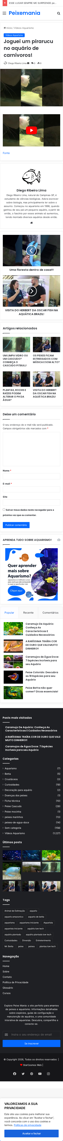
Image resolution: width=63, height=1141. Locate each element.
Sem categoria (13, 827)
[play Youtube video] (31, 130)
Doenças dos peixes (16, 795)
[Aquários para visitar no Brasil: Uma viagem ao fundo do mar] (31, 855)
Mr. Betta (9, 946)
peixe (20, 946)
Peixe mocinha (13, 811)
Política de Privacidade (15, 982)
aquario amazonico (14, 916)
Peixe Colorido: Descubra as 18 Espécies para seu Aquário (42, 676)
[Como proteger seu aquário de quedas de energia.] (12, 855)
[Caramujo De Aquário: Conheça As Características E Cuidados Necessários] (13, 628)
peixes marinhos (14, 817)
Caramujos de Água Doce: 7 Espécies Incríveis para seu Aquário (42, 660)
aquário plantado (13, 934)
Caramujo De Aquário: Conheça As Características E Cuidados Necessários (40, 629)
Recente (28, 612)
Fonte (6, 153)
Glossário (8, 987)
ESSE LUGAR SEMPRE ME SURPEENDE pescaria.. (35, 3)
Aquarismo (11, 768)
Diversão (26, 940)
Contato (7, 977)
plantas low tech (48, 946)
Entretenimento (43, 940)
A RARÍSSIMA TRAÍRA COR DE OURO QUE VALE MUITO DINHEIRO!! (42, 645)
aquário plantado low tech (38, 934)
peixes (31, 946)
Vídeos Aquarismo (15, 833)
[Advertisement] (31, 53)
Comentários (50, 612)
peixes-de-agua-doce (17, 822)
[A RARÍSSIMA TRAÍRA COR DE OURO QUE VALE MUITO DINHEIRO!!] (13, 646)
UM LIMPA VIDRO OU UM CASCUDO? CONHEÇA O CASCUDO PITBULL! (15, 360)
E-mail (7, 483)
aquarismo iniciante (29, 922)
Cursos (6, 993)
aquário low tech (35, 928)
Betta (8, 773)
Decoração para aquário (18, 790)
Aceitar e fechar (31, 1133)
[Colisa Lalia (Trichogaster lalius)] (12, 871)
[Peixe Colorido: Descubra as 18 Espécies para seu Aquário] (13, 677)
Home (6, 966)
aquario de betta (36, 916)
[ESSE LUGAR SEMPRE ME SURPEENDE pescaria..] (31, 867)
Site (5, 496)
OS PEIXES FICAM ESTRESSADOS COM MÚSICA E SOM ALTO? (46, 359)
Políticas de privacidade (27, 1125)
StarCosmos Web (32, 1065)
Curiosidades (12, 784)
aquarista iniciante (14, 928)
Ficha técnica (12, 800)
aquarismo (10, 922)
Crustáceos (11, 779)
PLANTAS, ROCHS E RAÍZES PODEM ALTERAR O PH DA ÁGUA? (14, 395)
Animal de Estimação (15, 910)
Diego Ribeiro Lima (31, 190)
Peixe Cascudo (13, 806)
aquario (33, 910)
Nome (7, 470)
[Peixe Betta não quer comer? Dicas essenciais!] (13, 692)
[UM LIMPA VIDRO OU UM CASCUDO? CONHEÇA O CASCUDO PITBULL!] (16, 344)
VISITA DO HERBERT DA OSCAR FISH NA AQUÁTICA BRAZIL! (45, 393)
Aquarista (48, 922)
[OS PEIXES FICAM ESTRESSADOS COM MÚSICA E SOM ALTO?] (46, 344)
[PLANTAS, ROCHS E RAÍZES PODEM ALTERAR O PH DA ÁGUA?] (16, 379)
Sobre (6, 971)
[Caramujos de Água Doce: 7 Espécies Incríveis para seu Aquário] (13, 661)
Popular (9, 612)
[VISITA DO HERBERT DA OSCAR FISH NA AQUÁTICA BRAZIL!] (46, 379)
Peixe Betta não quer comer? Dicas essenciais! (42, 689)
